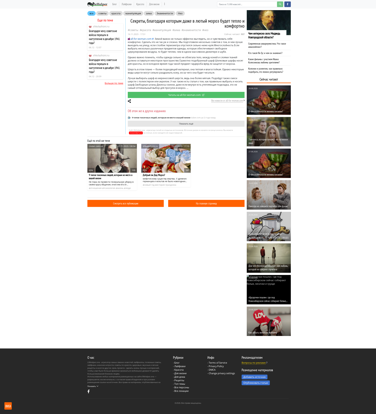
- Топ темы (179, 383)
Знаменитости (165, 13)
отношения (96, 188)
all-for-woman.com (141, 38)
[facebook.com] (88, 392)
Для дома (179, 376)
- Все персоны (181, 387)
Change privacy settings (222, 373)
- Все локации (181, 391)
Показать (91, 386)
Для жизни (154, 4)
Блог (114, 4)
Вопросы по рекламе (254, 362)
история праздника (166, 184)
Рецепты (179, 380)
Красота (140, 4)
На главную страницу (206, 203)
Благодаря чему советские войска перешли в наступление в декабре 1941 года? (104, 37)
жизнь (120, 188)
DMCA (212, 369)
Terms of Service (218, 362)
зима (149, 13)
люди (128, 188)
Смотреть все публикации (125, 203)
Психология (109, 188)
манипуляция (133, 13)
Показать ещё (186, 123)
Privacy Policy (216, 366)
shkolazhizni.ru (101, 26)
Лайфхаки (126, 4)
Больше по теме (114, 83)
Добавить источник (254, 377)
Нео (180, 13)
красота (115, 13)
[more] (164, 4)
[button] (287, 4)
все (91, 13)
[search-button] (280, 4)
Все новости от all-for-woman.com (227, 100)
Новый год (149, 184)
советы (102, 13)
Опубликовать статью (255, 382)
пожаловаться (136, 133)
